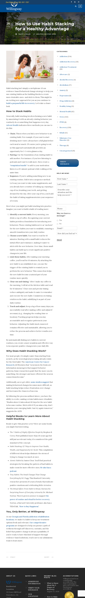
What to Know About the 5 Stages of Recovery (52, 586)
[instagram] (78, 2)
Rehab (62, 133)
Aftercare (63, 74)
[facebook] (71, 2)
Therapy (63, 145)
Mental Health (65, 111)
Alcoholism (64, 85)
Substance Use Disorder (65, 139)
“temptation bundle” (18, 165)
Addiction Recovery (67, 62)
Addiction (63, 56)
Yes (60, 220)
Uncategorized (66, 151)
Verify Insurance (64, 163)
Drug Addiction (66, 101)
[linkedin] (74, 2)
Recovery (63, 127)
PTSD (62, 122)
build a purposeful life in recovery (20, 103)
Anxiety (62, 90)
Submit (59, 240)
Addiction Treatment (68, 67)
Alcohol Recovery (66, 80)
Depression (64, 96)
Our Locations (33, 595)
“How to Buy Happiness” (29, 506)
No (60, 224)
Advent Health (12, 125)
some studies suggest (40, 382)
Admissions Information (34, 582)
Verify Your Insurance (33, 589)
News (62, 117)
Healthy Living (65, 106)
